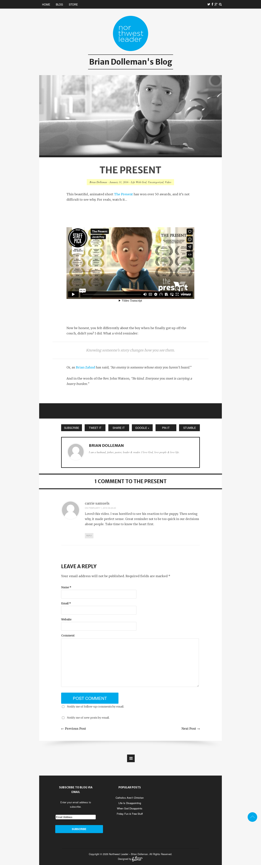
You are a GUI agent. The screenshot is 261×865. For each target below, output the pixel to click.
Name (66, 587)
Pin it (166, 428)
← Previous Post (73, 728)
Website (66, 619)
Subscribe (71, 428)
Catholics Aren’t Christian (130, 797)
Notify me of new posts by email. (88, 717)
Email (66, 603)
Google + (142, 428)
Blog (59, 4)
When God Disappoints (129, 808)
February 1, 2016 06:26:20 (102, 507)
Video (168, 182)
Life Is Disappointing (129, 803)
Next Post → (191, 728)
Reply (89, 535)
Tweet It (95, 428)
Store (73, 4)
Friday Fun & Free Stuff (130, 814)
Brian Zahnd (85, 367)
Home (46, 4)
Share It (119, 428)
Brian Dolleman (98, 182)
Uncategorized (155, 182)
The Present (123, 194)
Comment (68, 635)
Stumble (189, 428)
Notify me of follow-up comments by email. (95, 706)
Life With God (138, 182)
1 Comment (109, 481)
